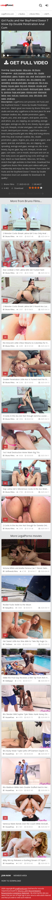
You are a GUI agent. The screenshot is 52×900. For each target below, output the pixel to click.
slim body (38, 95)
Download (18, 188)
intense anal (31, 92)
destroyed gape (36, 89)
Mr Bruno (36, 70)
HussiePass (9, 717)
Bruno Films (9, 184)
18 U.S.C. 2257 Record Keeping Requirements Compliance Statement (21, 892)
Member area (20, 875)
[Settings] (39, 55)
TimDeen (8, 644)
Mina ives (27, 70)
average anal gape (19, 82)
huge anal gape (18, 92)
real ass (15, 95)
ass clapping (36, 79)
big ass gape (13, 86)
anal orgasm (40, 76)
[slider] (18, 55)
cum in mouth (23, 89)
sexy (31, 95)
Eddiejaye (9, 681)
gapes (15, 76)
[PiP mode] (43, 55)
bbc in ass (43, 82)
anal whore (21, 79)
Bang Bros (9, 608)
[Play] (4, 55)
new (9, 95)
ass (28, 79)
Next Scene (34, 193)
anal (32, 76)
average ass (33, 82)
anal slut (11, 79)
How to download (11, 880)
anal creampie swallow (23, 73)
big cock (23, 86)
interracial (42, 92)
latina (3, 95)
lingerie (22, 76)
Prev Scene (18, 193)
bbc (35, 73)
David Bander (16, 70)
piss (27, 76)
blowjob (31, 86)
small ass (11, 98)
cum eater (11, 89)
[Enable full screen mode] (48, 55)
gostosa (7, 92)
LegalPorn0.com (21, 888)
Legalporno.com (7, 5)
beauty (4, 86)
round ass (23, 95)
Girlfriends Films (11, 571)
